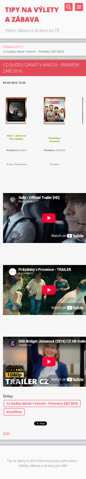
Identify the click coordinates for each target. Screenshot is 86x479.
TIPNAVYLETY (11, 47)
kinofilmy (14, 412)
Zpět (6, 433)
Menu (79, 7)
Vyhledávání (69, 7)
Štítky (7, 396)
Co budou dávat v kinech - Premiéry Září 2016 (42, 403)
